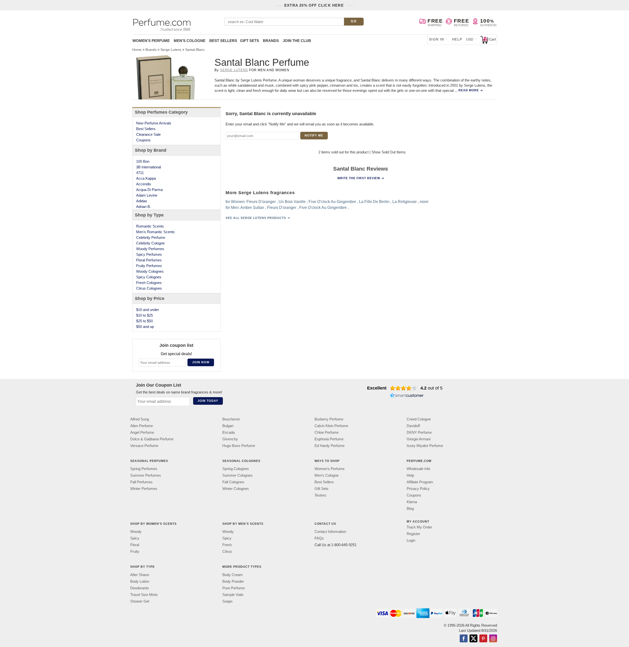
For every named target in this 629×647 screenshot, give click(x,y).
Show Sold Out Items (389, 152)
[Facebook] (464, 638)
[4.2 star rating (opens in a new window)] (403, 388)
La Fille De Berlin (374, 202)
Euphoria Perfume (328, 439)
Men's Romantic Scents (155, 232)
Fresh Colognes (149, 283)
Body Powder (233, 581)
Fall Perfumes (141, 482)
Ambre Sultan (252, 207)
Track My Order (419, 527)
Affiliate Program (420, 482)
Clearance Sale (148, 134)
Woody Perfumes (150, 249)
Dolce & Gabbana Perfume (151, 439)
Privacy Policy (418, 488)
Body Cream (232, 575)
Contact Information (330, 531)
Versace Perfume (144, 446)
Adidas (141, 201)
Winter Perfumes (143, 488)
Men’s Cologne (326, 475)
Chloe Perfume (326, 432)
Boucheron (231, 419)
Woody (136, 531)
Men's (189, 41)
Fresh (227, 545)
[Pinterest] (483, 638)
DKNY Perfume (419, 432)
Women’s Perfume (329, 469)
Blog (410, 508)
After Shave (139, 575)
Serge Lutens (234, 70)
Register (413, 534)
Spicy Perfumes (149, 254)
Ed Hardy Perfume (329, 446)
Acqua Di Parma (149, 190)
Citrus (227, 551)
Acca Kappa (146, 178)
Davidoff (413, 426)
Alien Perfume (141, 426)
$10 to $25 (144, 315)
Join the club (297, 41)
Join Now (200, 362)
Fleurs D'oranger (261, 202)
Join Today (208, 401)
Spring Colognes (235, 469)
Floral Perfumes (149, 260)
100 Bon (142, 161)
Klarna (412, 502)
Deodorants (139, 588)
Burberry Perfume (328, 419)
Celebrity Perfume (150, 237)
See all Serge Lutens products (256, 218)
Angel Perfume (142, 432)
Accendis (143, 184)
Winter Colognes (235, 488)
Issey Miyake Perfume (425, 446)
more (424, 202)
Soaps (227, 601)
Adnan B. (143, 206)
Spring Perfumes (143, 469)
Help (457, 39)
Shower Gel (139, 601)
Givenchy (230, 439)
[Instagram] (493, 638)
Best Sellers (223, 41)
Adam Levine (146, 195)
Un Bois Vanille (292, 202)
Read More (468, 90)
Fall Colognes (233, 482)
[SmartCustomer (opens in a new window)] (406, 396)
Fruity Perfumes (149, 266)
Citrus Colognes (149, 288)
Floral (134, 545)
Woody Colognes (150, 271)
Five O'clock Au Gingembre (332, 202)
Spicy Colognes (148, 277)
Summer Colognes (237, 475)
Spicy (134, 538)
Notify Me (314, 135)
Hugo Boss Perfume (238, 446)
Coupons (143, 140)
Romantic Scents (150, 226)
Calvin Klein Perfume (331, 426)
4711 (140, 173)
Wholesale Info (418, 469)
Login (411, 540)
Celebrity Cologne (150, 243)
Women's (151, 41)
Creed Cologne (419, 419)
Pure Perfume (233, 588)
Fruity (134, 551)
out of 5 (431, 388)
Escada (228, 432)
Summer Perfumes (145, 475)
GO (354, 21)
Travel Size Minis (144, 595)
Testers (320, 495)
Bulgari (227, 426)
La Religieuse (404, 202)
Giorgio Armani (418, 439)
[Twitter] (473, 638)
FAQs (319, 538)
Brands (271, 41)
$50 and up (145, 326)
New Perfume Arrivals (153, 123)
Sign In (436, 39)
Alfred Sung (139, 419)
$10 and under (147, 310)
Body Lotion (139, 581)
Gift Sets (249, 41)
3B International (148, 167)
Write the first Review (358, 178)
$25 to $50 (144, 321)
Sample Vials (232, 595)
